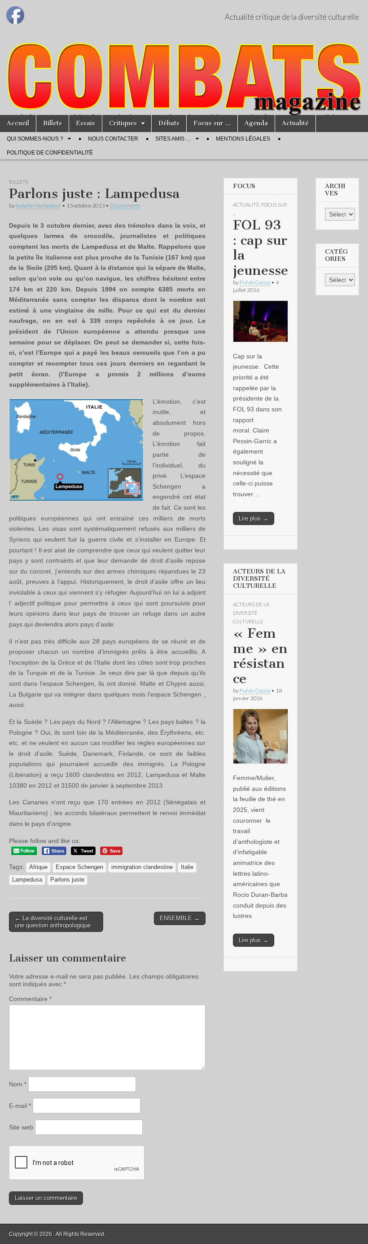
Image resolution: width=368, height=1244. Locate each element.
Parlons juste (67, 880)
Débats (169, 123)
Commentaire (30, 998)
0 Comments (125, 205)
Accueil (18, 123)
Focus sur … (212, 123)
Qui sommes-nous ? (35, 139)
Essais (85, 123)
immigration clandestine (142, 867)
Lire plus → (253, 518)
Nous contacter (113, 139)
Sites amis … (173, 139)
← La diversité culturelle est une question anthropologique (53, 922)
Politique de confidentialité (50, 153)
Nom (17, 1084)
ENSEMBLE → (180, 918)
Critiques (123, 123)
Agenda (256, 123)
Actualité (295, 123)
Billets (52, 123)
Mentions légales (243, 139)
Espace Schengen (79, 867)
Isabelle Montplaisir (38, 205)
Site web (21, 1127)
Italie (187, 867)
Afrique (38, 867)
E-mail (20, 1105)
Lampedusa (27, 880)
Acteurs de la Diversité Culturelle (251, 612)
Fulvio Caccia (255, 282)
